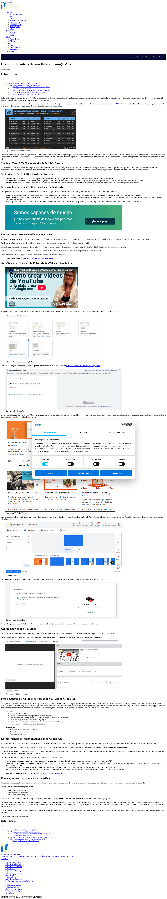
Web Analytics (10, 877)
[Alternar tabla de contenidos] (2, 79)
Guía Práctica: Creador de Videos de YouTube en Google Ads (31, 87)
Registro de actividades (13, 891)
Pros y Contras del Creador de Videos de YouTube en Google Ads (32, 90)
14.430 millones (119, 104)
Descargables (15, 47)
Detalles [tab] (83, 432)
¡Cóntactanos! (6, 816)
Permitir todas (116, 473)
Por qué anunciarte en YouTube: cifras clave (26, 85)
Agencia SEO (10, 869)
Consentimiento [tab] (49, 432)
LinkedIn (4, 859)
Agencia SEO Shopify (13, 867)
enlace (112, 633)
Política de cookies (12, 887)
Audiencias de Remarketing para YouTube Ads (44, 773)
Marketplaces (15, 27)
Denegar (50, 473)
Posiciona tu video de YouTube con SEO (39, 258)
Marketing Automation (18, 21)
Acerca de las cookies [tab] (117, 432)
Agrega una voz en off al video (22, 89)
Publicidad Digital (16, 14)
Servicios (8, 12)
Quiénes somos (10, 31)
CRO (12, 18)
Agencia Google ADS (13, 863)
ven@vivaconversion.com (10, 854)
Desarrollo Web (15, 25)
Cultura (12, 35)
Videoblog (13, 49)
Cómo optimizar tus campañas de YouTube (26, 94)
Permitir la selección (83, 473)
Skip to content (6, 2)
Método (13, 33)
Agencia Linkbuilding (13, 871)
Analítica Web (15, 23)
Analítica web (44, 856)
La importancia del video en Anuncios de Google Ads (29, 92)
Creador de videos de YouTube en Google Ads (22, 83)
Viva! (132, 57)
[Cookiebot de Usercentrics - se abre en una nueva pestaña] (122, 424)
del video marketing (52, 104)
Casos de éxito (15, 39)
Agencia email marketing (14, 879)
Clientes (8, 37)
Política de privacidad (13, 885)
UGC (12, 29)
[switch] (70, 464)
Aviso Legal (9, 893)
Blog (12, 45)
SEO (12, 16)
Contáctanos (9, 51)
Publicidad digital (7, 856)
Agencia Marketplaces (13, 865)
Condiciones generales (13, 889)
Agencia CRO (10, 875)
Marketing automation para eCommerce (19, 881)
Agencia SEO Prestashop (14, 873)
